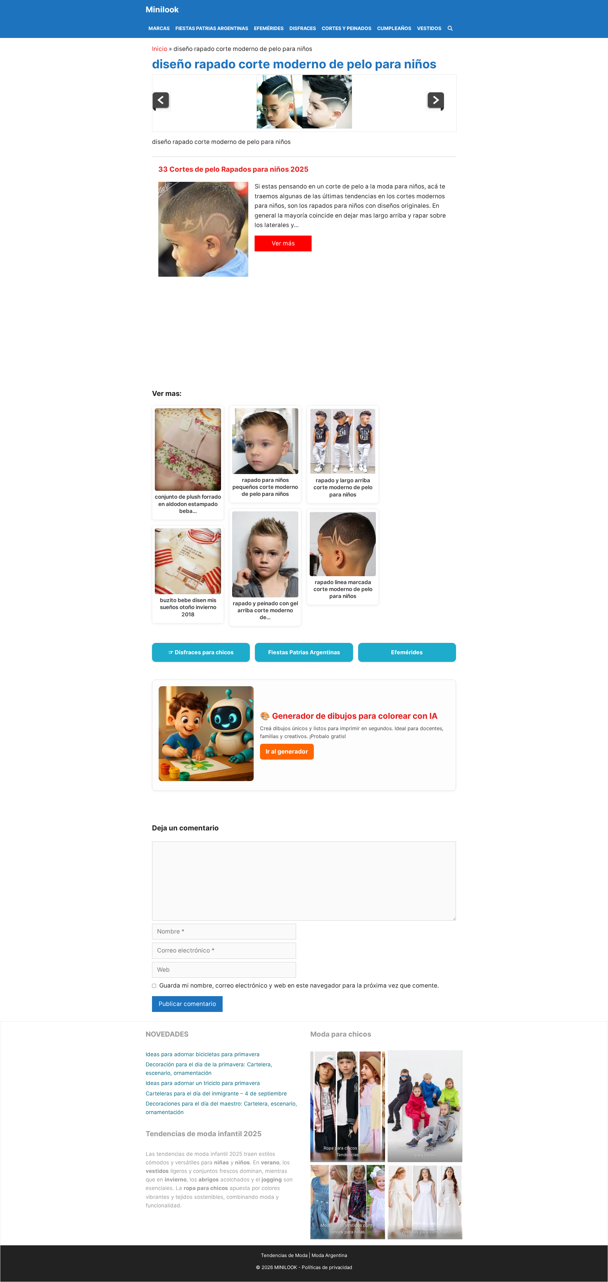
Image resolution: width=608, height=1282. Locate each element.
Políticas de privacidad (327, 1267)
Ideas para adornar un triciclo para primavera (203, 1083)
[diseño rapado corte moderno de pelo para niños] (304, 126)
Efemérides (269, 28)
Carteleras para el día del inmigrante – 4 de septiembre (216, 1093)
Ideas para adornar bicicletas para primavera (203, 1054)
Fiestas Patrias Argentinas (211, 28)
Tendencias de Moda (284, 1255)
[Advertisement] (312, 335)
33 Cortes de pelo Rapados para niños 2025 (233, 169)
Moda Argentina (329, 1255)
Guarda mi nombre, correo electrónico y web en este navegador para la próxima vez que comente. (299, 985)
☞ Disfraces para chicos (201, 652)
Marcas (159, 28)
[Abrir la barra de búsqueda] (450, 28)
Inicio (159, 48)
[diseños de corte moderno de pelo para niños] (435, 109)
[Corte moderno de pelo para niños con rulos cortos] (161, 109)
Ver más (283, 243)
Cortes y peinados (346, 28)
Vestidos (429, 28)
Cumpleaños (394, 28)
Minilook (162, 9)
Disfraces (302, 28)
